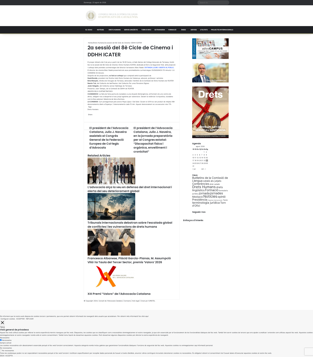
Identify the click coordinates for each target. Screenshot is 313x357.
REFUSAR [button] (29, 319)
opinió (222, 196)
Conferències (200, 183)
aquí (146, 316)
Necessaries (6, 340)
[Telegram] (1, 306)
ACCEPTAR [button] (20, 319)
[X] (0, 306)
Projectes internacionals (222, 30)
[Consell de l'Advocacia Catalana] (112, 15)
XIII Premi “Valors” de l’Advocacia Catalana (119, 294)
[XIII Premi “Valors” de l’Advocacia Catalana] (111, 290)
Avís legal (135, 301)
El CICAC (88, 30)
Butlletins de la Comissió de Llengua (210, 179)
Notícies (100, 30)
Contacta (127, 301)
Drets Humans (115, 30)
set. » (203, 169)
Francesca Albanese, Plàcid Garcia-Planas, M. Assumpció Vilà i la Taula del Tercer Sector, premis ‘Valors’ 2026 (129, 260)
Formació (172, 30)
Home (90, 43)
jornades (216, 193)
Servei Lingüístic (131, 30)
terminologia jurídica (206, 202)
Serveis (194, 30)
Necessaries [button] (4, 338)
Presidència (199, 199)
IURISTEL (151, 301)
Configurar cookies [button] (8, 319)
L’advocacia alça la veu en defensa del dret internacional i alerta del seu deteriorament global (130, 189)
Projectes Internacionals (214, 200)
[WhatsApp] (88, 59)
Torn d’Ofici (146, 30)
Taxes (225, 200)
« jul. (194, 169)
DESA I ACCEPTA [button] (6, 356)
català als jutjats (212, 180)
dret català (215, 184)
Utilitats (204, 30)
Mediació (197, 196)
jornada (204, 193)
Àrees (183, 30)
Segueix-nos (199, 212)
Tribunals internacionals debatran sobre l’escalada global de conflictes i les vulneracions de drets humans (130, 225)
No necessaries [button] (6, 348)
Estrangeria (160, 30)
